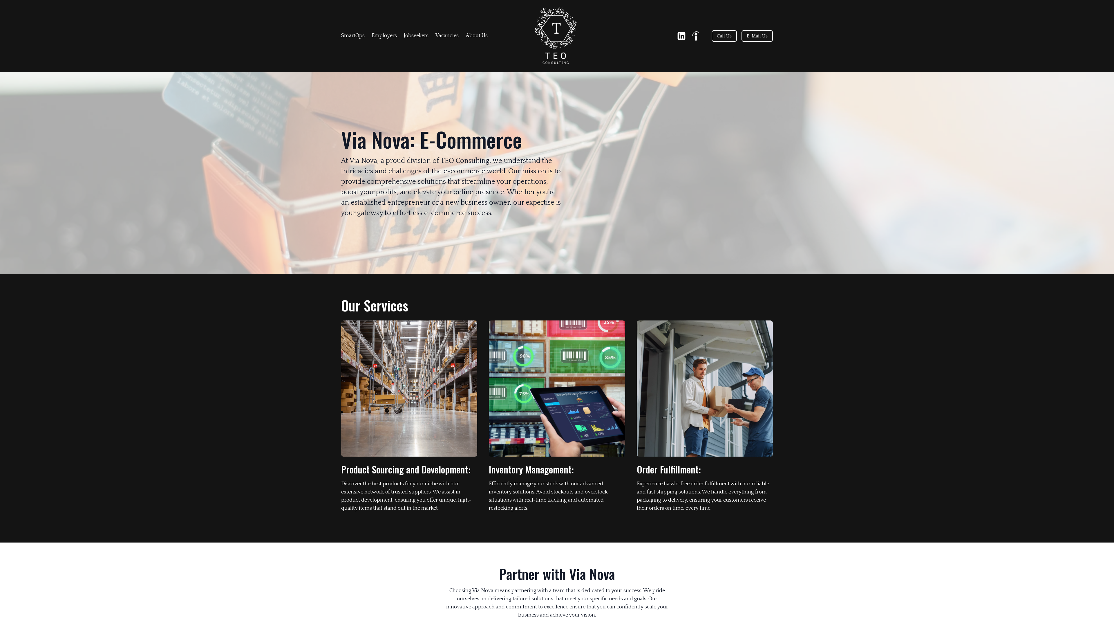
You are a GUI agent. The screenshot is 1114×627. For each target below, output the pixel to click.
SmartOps (353, 36)
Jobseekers (416, 36)
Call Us (724, 36)
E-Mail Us (757, 36)
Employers (384, 36)
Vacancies (447, 36)
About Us (477, 36)
